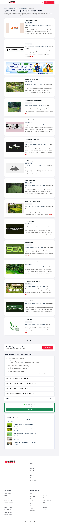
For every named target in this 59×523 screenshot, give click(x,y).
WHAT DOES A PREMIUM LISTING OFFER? (17, 389)
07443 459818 (28, 122)
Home (31, 463)
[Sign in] (42, 2)
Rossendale (27, 247)
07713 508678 (28, 44)
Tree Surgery (7, 498)
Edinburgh (45, 495)
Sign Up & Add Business (29, 409)
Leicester (45, 505)
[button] (52, 398)
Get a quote (32, 468)
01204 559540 (28, 284)
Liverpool (45, 507)
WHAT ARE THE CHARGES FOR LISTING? (17, 378)
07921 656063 (28, 245)
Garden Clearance (8, 512)
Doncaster (32, 510)
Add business (47, 347)
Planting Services (8, 514)
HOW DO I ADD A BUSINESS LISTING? (16, 358)
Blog (31, 473)
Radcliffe (26, 105)
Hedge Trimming (8, 500)
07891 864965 (28, 322)
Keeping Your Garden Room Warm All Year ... (25, 442)
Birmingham (32, 496)
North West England (43, 25)
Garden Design (7, 493)
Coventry (32, 508)
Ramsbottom (27, 25)
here (11, 361)
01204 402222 (28, 182)
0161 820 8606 (28, 103)
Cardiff (31, 505)
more (28, 35)
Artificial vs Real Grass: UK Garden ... (23, 424)
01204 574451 (28, 264)
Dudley (44, 493)
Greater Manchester (34, 25)
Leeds (44, 502)
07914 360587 (28, 142)
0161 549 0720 (28, 22)
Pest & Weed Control (8, 505)
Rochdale (27, 144)
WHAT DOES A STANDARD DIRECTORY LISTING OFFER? (21, 384)
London (44, 509)
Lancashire (32, 247)
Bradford (32, 501)
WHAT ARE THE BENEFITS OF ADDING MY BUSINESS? (20, 394)
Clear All (49, 398)
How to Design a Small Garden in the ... (24, 429)
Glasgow (45, 497)
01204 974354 (28, 223)
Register (32, 475)
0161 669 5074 (28, 81)
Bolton (26, 125)
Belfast (31, 494)
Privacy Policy (33, 480)
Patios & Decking (8, 510)
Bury (26, 84)
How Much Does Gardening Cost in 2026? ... (19, 420)
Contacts (32, 470)
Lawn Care (6, 495)
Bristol (31, 503)
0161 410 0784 (28, 163)
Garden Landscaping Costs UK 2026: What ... (25, 433)
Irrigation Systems (8, 507)
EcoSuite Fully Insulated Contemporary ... (24, 438)
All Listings (32, 466)
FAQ (31, 478)
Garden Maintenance (8, 502)
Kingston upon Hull (47, 500)
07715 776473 (28, 204)
